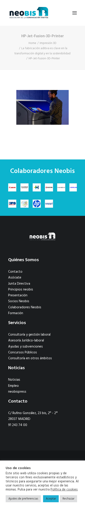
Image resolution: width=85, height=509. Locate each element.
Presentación (17, 295)
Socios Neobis (18, 301)
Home (32, 43)
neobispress (17, 391)
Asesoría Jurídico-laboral (26, 340)
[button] (74, 13)
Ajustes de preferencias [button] (23, 498)
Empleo (13, 386)
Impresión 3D (48, 43)
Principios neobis (20, 289)
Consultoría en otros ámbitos (30, 358)
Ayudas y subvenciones (25, 346)
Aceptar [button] (51, 498)
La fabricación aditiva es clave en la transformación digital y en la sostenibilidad (42, 51)
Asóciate (14, 277)
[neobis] (29, 13)
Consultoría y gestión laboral (29, 334)
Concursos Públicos (22, 352)
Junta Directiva (19, 283)
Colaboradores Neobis (24, 307)
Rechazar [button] (68, 498)
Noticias (14, 379)
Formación (15, 313)
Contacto (15, 271)
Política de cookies (64, 490)
